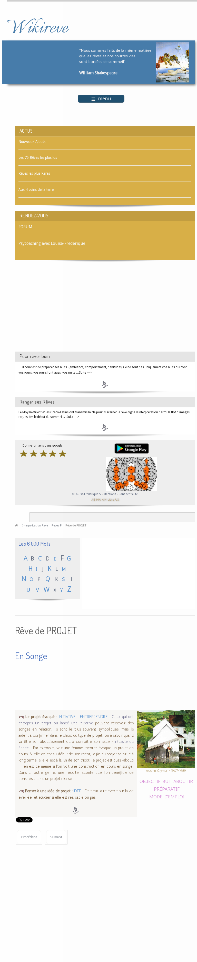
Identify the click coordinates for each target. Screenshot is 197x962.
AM (104, 499)
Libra (110, 499)
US (117, 499)
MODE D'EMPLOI (166, 796)
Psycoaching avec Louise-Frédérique (51, 243)
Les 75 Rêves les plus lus (37, 157)
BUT (166, 781)
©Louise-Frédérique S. (86, 494)
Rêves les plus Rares (34, 173)
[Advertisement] (58, 310)
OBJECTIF (150, 781)
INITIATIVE (66, 716)
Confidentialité (128, 494)
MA (98, 499)
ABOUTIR (183, 781)
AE (93, 499)
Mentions (110, 494)
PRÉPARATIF (167, 789)
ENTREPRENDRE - (95, 716)
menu (104, 99)
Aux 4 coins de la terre (36, 189)
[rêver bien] (105, 384)
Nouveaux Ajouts (31, 142)
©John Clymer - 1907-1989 (166, 770)
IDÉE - (78, 791)
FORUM (25, 226)
